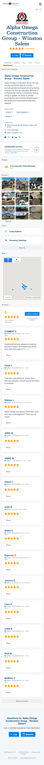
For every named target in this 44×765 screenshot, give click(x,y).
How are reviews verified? (32, 319)
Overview (7, 63)
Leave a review (32, 314)
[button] (31, 289)
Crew (30, 63)
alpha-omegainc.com (14, 133)
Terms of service (24, 752)
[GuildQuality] (10, 4)
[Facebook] (5, 137)
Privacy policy (36, 752)
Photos (37, 63)
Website (28, 55)
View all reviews (22, 701)
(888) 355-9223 (12, 758)
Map (24, 63)
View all (8, 221)
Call (16, 55)
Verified (8, 334)
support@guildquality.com (28, 758)
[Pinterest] (20, 137)
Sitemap (23, 754)
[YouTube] (13, 137)
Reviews (17, 63)
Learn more (13, 153)
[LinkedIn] (16, 137)
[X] (9, 137)
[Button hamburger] (40, 4)
